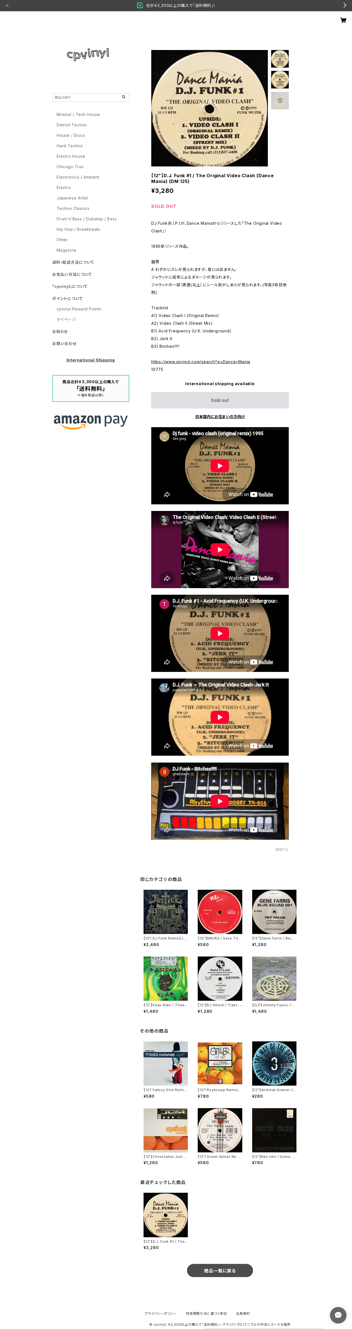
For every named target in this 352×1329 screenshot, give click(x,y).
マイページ (66, 319)
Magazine (66, 250)
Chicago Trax (70, 166)
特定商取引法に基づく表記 (206, 1313)
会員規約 (243, 1313)
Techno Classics (73, 208)
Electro (64, 187)
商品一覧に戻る (220, 1271)
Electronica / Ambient (78, 177)
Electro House (71, 156)
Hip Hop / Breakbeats (78, 229)
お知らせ (60, 331)
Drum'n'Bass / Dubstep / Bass (87, 218)
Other (62, 239)
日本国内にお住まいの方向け (220, 416)
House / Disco (71, 135)
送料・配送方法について (73, 262)
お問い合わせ (64, 343)
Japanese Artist (72, 198)
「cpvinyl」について (69, 286)
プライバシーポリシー (161, 1313)
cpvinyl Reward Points (79, 309)
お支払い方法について (72, 274)
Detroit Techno (72, 125)
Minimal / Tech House (78, 114)
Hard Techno (70, 145)
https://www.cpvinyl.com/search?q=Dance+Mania (200, 361)
